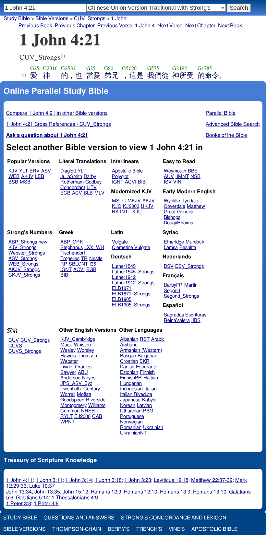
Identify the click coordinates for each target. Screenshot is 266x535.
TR (84, 258)
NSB (195, 176)
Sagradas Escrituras (185, 315)
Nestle (96, 258)
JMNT (182, 176)
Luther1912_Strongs (133, 282)
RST (145, 339)
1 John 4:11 (19, 480)
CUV (13, 340)
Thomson (87, 355)
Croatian (129, 361)
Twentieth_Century (80, 388)
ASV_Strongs (22, 258)
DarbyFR (173, 285)
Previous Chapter (75, 25)
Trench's (149, 529)
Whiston (82, 344)
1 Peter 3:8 (18, 503)
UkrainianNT (133, 433)
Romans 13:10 (209, 491)
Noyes (88, 377)
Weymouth (175, 171)
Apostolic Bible (214, 529)
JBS (195, 320)
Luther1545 (124, 266)
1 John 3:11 (49, 480)
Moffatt (84, 394)
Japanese (130, 400)
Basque (128, 355)
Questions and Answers (79, 517)
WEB (13, 176)
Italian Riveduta (136, 394)
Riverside (95, 400)
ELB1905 (121, 299)
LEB (39, 176)
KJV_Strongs (22, 247)
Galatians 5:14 (32, 497)
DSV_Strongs (189, 266)
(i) (63, 56)
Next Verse (170, 25)
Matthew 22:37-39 (212, 480)
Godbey (93, 182)
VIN (177, 182)
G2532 (68, 68)
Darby (90, 176)
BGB (91, 269)
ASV (46, 171)
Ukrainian (153, 427)
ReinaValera (177, 320)
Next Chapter (200, 25)
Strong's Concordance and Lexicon (173, 517)
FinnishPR (131, 377)
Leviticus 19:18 (171, 480)
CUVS (15, 345)
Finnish (147, 372)
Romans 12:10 (140, 491)
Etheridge (174, 242)
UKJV (147, 206)
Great (169, 211)
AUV (169, 176)
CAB (97, 416)
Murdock (195, 242)
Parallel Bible (221, 113)
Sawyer (68, 372)
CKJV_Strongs (24, 275)
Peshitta (187, 247)
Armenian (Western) (141, 350)
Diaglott (68, 171)
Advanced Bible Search (233, 124)
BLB (88, 193)
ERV (35, 171)
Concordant (72, 187)
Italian (150, 388)
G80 (108, 68)
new (43, 242)
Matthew (196, 206)
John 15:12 (75, 491)
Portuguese (132, 416)
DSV (169, 266)
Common (69, 411)
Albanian (129, 339)
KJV (13, 171)
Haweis (68, 355)
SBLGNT (78, 264)
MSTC (119, 200)
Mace (66, 344)
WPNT (67, 422)
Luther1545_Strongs (133, 271)
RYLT (66, 416)
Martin (191, 285)
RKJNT (120, 211)
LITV (92, 187)
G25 (34, 68)
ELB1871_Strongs (131, 293)
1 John (119, 18)
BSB (13, 182)
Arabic (158, 339)
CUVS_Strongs (24, 351)
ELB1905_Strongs (131, 305)
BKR (144, 361)
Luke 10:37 (42, 486)
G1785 (205, 68)
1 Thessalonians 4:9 (75, 497)
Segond (172, 290)
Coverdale (174, 206)
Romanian (130, 427)
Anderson (70, 377)
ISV (168, 182)
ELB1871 (121, 288)
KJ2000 (131, 206)
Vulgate (120, 242)
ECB (65, 193)
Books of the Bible (226, 135)
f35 (93, 264)
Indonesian (131, 388)
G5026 (129, 68)
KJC (116, 206)
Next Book (230, 25)
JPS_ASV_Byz (76, 383)
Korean (127, 405)
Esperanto (146, 366)
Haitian (150, 377)
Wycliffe (172, 200)
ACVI (130, 182)
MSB (25, 182)
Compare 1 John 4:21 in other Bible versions (57, 113)
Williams (96, 405)
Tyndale (190, 200)
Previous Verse (114, 25)
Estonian (129, 372)
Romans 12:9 (106, 491)
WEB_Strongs (23, 264)
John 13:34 (19, 491)
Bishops (172, 217)
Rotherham (72, 182)
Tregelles (69, 258)
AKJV (27, 176)
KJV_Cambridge (77, 339)
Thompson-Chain (76, 529)
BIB (142, 182)
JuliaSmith (71, 176)
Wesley (68, 350)
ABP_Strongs (22, 242)
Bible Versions (51, 18)
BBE (193, 171)
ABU (83, 372)
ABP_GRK (71, 242)
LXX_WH (94, 247)
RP (63, 264)
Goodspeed (72, 400)
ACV (77, 193)
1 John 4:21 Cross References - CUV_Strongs (58, 124)
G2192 (179, 68)
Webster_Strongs (26, 253)
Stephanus (71, 247)
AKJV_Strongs (24, 269)
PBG (148, 411)
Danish (127, 366)
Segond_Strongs (181, 296)
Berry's (119, 529)
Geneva (185, 211)
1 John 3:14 (78, 480)
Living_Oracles (75, 366)
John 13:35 (47, 491)
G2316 (50, 68)
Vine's (177, 529)
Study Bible (17, 18)
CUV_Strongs (35, 340)
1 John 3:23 (137, 480)
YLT (23, 171)
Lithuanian (130, 411)
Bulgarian (147, 355)
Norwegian (131, 422)
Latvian (144, 405)
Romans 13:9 (175, 491)
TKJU (135, 211)
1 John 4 (145, 25)
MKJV (134, 200)
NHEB (88, 411)
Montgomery (73, 405)
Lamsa (171, 247)
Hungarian (131, 383)
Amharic (129, 344)
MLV (99, 193)
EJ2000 (82, 416)
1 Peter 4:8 (46, 503)
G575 (153, 68)
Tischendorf (72, 253)
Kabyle (149, 400)
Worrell (67, 394)
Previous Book (35, 25)
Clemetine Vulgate (131, 247)
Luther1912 (124, 277)
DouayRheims (178, 222)
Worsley (85, 350)
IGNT (117, 182)
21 (24, 75)
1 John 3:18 (108, 480)
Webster (69, 361)
